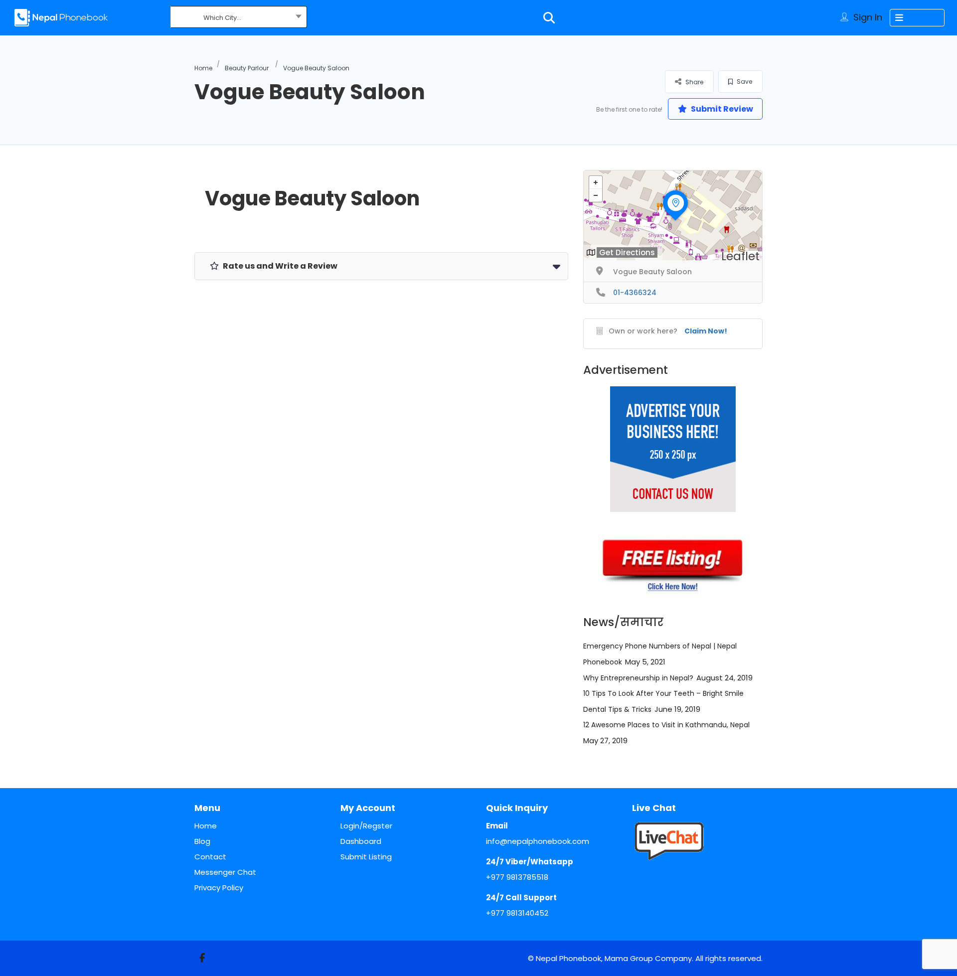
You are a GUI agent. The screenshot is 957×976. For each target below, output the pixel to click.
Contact (210, 856)
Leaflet (740, 256)
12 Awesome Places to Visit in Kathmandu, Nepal (666, 725)
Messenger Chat (225, 872)
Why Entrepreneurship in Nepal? (638, 678)
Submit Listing (366, 856)
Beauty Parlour (247, 68)
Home (203, 68)
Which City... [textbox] (222, 17)
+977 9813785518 (517, 877)
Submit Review (721, 109)
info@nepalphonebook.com (537, 841)
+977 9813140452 (517, 913)
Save (743, 81)
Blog (202, 841)
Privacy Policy (218, 887)
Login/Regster (366, 825)
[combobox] (239, 17)
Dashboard (360, 841)
